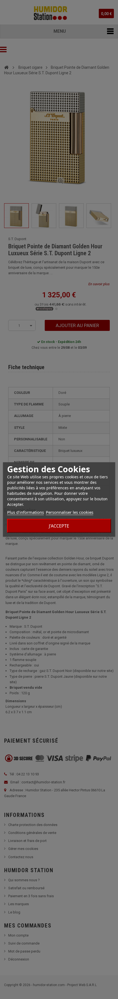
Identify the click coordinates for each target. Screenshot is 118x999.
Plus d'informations (25, 512)
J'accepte (59, 526)
